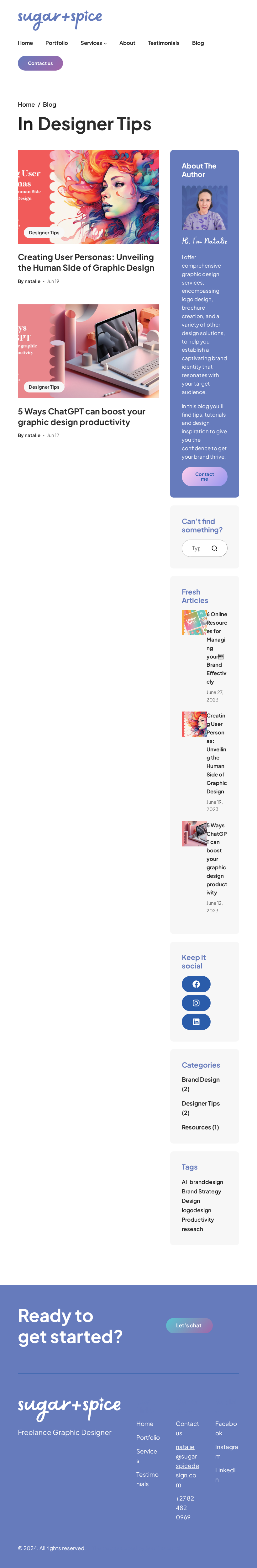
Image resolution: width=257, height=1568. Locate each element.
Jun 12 (53, 435)
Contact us (40, 63)
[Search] (217, 548)
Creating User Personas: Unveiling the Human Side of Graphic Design (86, 262)
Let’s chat (189, 1325)
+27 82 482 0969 (185, 1508)
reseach (192, 1228)
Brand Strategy (201, 1191)
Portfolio (148, 1437)
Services (91, 43)
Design (191, 1200)
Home (26, 104)
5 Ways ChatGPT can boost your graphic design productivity (81, 416)
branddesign (206, 1181)
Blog (49, 104)
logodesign (196, 1210)
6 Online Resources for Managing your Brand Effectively (217, 648)
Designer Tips (44, 232)
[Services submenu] (105, 43)
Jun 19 (53, 281)
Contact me (204, 476)
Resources (196, 1127)
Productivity (198, 1219)
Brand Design (201, 1079)
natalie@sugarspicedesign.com (187, 1465)
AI (184, 1181)
